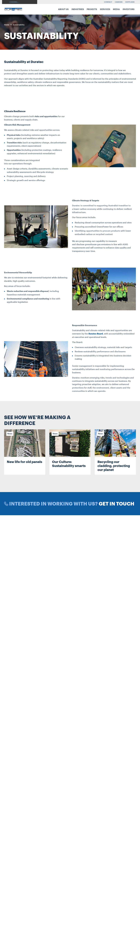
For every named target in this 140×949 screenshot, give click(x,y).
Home (6, 25)
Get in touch (116, 503)
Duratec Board (95, 333)
